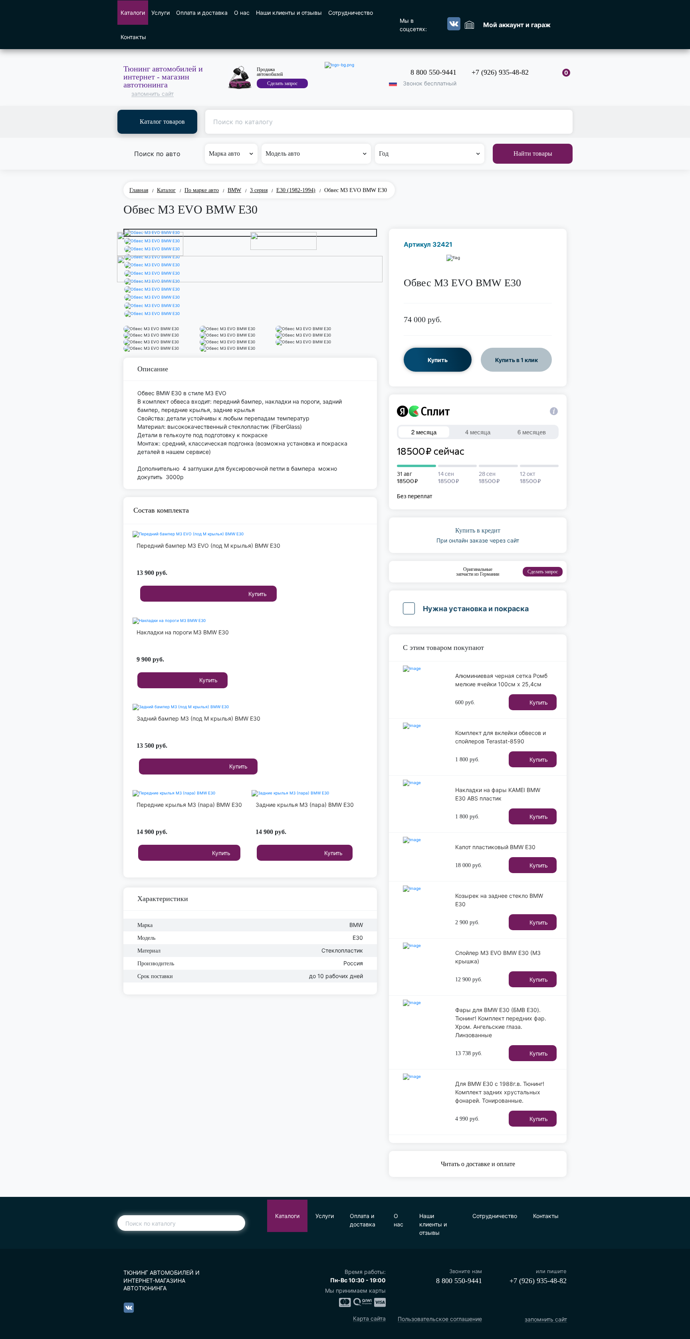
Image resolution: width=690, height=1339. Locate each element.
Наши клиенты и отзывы (289, 12)
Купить (257, 593)
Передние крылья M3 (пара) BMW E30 (189, 804)
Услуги (160, 12)
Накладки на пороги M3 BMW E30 (183, 632)
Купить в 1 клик (516, 360)
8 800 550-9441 (433, 72)
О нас (242, 12)
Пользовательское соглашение (440, 1319)
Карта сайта (369, 1319)
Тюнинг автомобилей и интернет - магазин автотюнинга (163, 76)
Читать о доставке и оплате (478, 1164)
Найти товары (533, 153)
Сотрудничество (350, 12)
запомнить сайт (152, 94)
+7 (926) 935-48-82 (500, 72)
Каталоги (133, 12)
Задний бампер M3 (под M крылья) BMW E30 (198, 718)
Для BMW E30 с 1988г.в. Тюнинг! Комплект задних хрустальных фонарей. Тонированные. (499, 1092)
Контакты (133, 37)
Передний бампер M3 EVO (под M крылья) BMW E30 (208, 545)
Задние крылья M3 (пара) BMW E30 (305, 804)
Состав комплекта (161, 510)
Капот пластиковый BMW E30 (495, 847)
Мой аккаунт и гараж (517, 25)
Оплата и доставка (202, 12)
